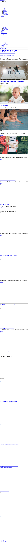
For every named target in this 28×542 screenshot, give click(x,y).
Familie (2, 32)
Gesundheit (4, 6)
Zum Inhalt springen (2, 0)
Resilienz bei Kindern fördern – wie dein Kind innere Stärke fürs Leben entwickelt (12, 81)
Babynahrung (4, 10)
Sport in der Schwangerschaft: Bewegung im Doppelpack (8, 255)
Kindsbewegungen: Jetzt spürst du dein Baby (7, 328)
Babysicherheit (4, 12)
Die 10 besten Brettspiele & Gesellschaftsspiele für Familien (8, 401)
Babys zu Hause (5, 13)
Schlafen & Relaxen (5, 14)
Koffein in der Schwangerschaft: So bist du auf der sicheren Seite (9, 304)
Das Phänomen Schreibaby (4, 105)
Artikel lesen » (1, 84)
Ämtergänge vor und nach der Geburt (5, 515)
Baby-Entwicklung (5, 8)
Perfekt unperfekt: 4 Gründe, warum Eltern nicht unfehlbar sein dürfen (10, 469)
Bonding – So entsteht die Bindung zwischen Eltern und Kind (9, 466)
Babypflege (4, 9)
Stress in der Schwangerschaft (4, 351)
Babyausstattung (5, 11)
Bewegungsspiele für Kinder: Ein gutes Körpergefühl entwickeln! (9, 444)
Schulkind (2, 16)
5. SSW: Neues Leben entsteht (4, 204)
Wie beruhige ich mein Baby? (4, 491)
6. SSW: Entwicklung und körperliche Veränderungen (8, 180)
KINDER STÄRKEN (4, 33)
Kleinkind (2, 15)
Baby (2, 7)
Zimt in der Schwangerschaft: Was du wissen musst (7, 423)
